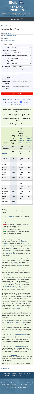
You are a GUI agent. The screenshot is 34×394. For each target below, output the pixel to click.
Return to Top (5, 368)
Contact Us (26, 375)
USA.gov (30, 384)
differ (20, 265)
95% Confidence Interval (21, 140)
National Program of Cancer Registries (15, 286)
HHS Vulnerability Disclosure (13, 375)
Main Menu (15, 19)
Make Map (8, 99)
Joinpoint (14, 262)
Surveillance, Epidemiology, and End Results (13, 336)
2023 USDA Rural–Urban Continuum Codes (13, 322)
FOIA (28, 373)
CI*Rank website (15, 308)
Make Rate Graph (12, 102)
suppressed (14, 355)
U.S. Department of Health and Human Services (14, 383)
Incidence (5, 25)
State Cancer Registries (8, 216)
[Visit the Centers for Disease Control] (21, 2)
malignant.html (6, 274)
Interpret (25, 102)
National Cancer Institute (20, 384)
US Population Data (9, 253)
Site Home (7, 373)
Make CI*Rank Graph (23, 99)
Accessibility (22, 373)
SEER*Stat (7, 250)
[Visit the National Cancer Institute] (13, 2)
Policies (14, 373)
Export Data (17, 104)
